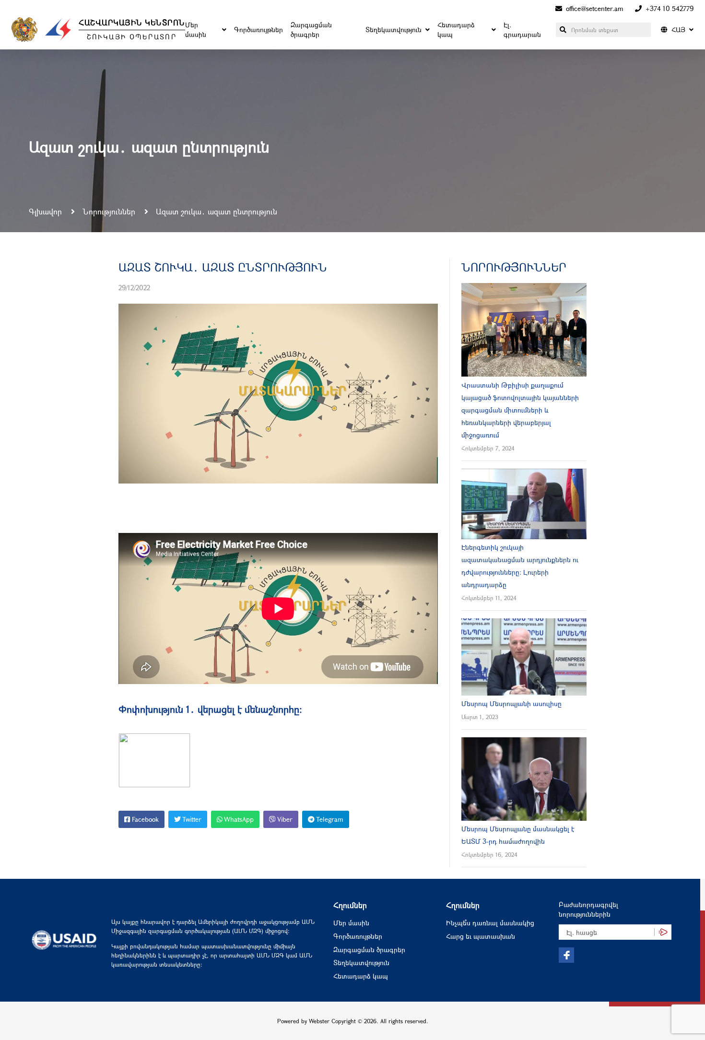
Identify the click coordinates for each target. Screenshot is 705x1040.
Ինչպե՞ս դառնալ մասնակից (490, 922)
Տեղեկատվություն (393, 29)
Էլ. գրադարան (522, 29)
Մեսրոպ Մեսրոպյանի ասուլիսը (511, 703)
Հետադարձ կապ (456, 29)
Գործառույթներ (258, 29)
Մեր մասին (195, 29)
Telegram (329, 819)
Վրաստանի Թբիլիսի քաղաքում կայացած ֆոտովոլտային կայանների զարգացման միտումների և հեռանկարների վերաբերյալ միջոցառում (520, 409)
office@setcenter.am (594, 8)
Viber (284, 819)
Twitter (191, 819)
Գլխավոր (46, 211)
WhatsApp (238, 819)
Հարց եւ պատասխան (480, 936)
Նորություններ (110, 211)
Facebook (144, 819)
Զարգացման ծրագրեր (311, 29)
